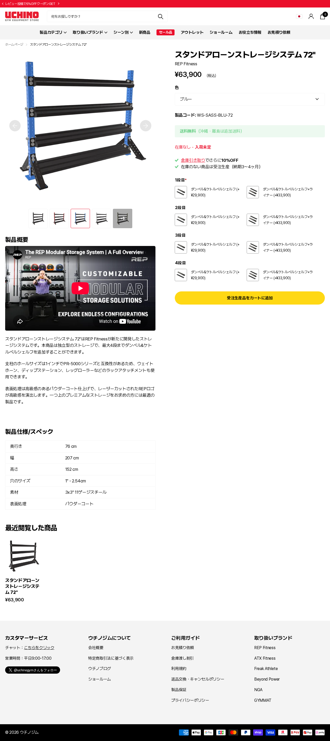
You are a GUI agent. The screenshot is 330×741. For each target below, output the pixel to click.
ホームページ (14, 44)
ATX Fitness (264, 658)
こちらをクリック (39, 647)
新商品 (144, 32)
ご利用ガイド (185, 638)
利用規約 (178, 668)
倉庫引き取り (193, 160)
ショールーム (221, 32)
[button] (2, 3)
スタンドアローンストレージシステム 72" (22, 586)
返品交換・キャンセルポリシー (197, 679)
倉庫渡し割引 (182, 658)
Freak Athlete (266, 668)
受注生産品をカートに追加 (250, 298)
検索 (160, 16)
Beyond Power (267, 679)
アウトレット (192, 32)
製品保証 (178, 689)
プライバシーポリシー (190, 700)
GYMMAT (262, 700)
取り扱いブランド (273, 638)
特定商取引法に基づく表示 (111, 658)
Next (83, 3)
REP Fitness (186, 63)
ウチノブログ (99, 668)
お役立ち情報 (250, 32)
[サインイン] (311, 16)
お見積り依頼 (279, 32)
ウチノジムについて (109, 638)
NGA (258, 689)
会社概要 (95, 647)
